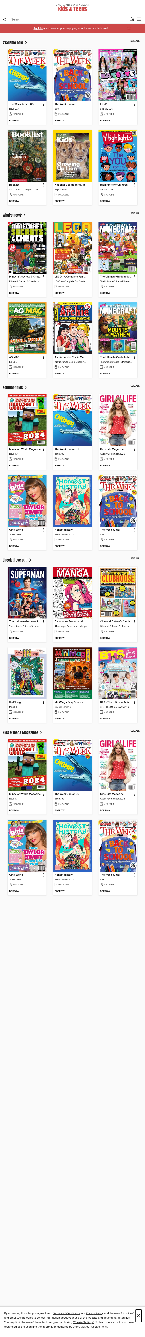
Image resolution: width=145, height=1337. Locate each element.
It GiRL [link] (104, 104)
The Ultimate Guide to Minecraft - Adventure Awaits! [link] (116, 276)
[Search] (5, 19)
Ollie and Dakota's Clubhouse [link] (116, 621)
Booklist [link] (14, 184)
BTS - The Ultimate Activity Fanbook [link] (116, 702)
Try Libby (39, 28)
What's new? (13, 215)
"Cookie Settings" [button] (83, 1322)
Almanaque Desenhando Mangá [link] (71, 621)
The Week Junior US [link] (21, 104)
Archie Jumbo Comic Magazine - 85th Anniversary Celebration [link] (71, 357)
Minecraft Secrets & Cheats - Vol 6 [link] (25, 276)
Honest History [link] (64, 530)
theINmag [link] (15, 702)
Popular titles (13, 387)
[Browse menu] (139, 19)
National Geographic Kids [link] (70, 184)
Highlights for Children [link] (114, 184)
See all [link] (135, 41)
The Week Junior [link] (65, 104)
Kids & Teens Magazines (21, 732)
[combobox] (65, 19)
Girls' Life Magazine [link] (112, 449)
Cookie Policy (99, 1327)
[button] (43, 104)
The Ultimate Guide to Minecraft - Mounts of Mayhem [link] (116, 357)
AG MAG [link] (14, 357)
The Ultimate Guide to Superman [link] (25, 621)
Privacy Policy (94, 1313)
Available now (13, 42)
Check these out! (15, 560)
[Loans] (132, 20)
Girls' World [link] (16, 530)
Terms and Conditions (66, 1313)
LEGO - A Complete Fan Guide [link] (71, 276)
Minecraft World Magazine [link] (25, 449)
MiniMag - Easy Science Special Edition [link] (71, 702)
